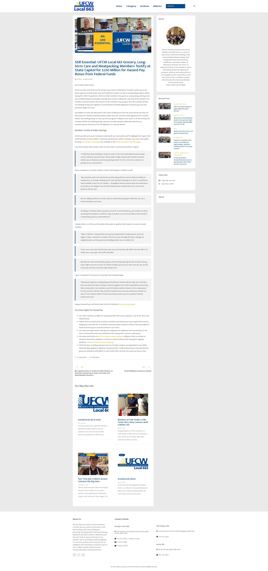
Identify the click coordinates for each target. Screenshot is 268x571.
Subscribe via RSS (167, 184)
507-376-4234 (163, 537)
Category (131, 6)
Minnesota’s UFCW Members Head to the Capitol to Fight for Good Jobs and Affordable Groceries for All (183, 121)
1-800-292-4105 (134, 539)
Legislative (177, 115)
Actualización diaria (127, 479)
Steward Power (178, 155)
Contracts (123, 396)
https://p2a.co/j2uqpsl (127, 304)
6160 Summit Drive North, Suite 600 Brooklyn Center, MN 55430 (132, 532)
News (82, 396)
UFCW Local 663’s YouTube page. (128, 142)
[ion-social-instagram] (83, 555)
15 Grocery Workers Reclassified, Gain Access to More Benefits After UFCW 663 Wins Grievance (183, 161)
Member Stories (101, 455)
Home (119, 6)
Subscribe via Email (168, 180)
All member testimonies (91, 142)
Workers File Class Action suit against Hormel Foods (183, 132)
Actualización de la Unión (89, 420)
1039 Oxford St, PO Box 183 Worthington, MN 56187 (176, 531)
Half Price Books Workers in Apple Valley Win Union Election (183, 109)
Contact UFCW (122, 546)
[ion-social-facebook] (74, 555)
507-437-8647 (163, 555)
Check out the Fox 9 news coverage (100, 342)
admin (79, 79)
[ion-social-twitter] (79, 555)
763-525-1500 (121, 539)
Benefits (83, 455)
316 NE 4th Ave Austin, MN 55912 (169, 549)
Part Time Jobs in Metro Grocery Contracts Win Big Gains (92, 480)
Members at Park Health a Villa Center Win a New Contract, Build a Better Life (133, 422)
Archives (144, 6)
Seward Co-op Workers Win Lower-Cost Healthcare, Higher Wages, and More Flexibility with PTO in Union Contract (183, 144)
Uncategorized (178, 137)
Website (157, 6)
